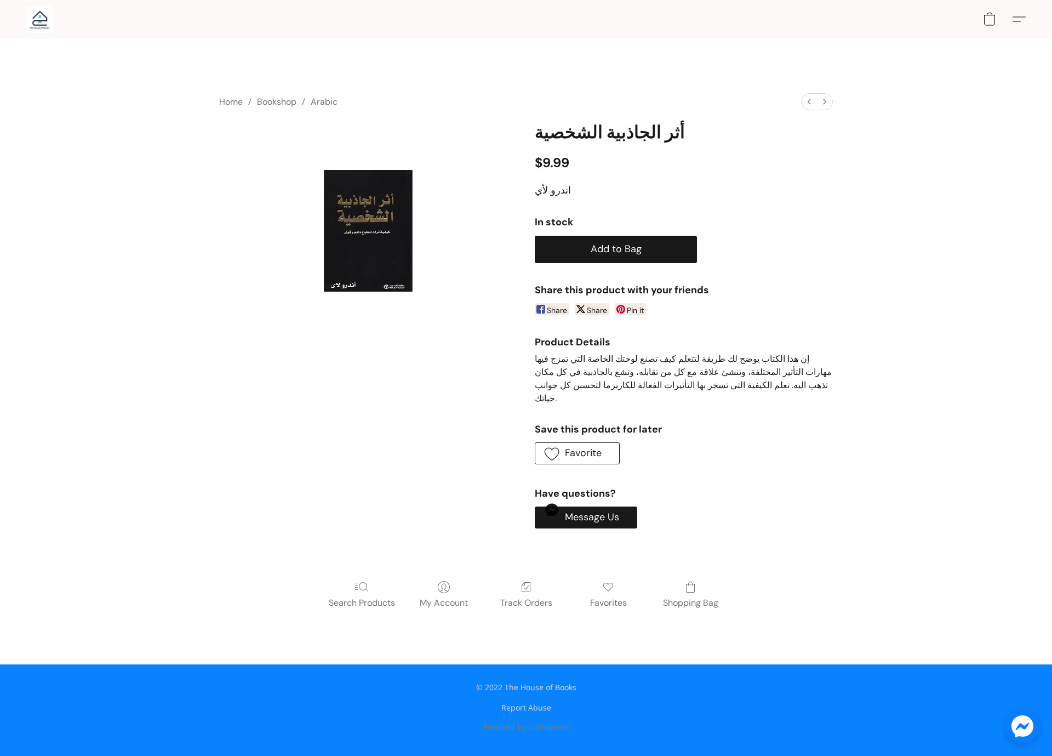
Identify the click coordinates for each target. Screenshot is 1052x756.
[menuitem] (809, 102)
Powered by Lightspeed (526, 726)
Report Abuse (526, 707)
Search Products (362, 603)
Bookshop (276, 101)
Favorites (608, 603)
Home (231, 101)
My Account (444, 603)
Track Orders (526, 603)
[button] (39, 19)
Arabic (324, 101)
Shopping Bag (690, 603)
